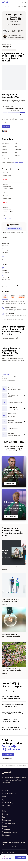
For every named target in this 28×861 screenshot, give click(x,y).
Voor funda (6, 805)
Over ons (5, 814)
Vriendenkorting (7, 802)
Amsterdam (15, 6)
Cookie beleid (6, 835)
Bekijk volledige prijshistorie (7, 218)
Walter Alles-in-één (9, 793)
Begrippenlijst (6, 820)
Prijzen (4, 799)
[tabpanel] (14, 309)
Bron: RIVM (4, 319)
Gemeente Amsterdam (6, 6)
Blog (3, 817)
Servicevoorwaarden (9, 832)
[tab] (5, 296)
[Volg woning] (25, 6)
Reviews (5, 796)
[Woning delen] (22, 6)
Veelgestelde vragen (9, 823)
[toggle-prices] (8, 24)
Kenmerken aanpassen (18, 162)
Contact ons (6, 826)
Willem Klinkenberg (20, 37)
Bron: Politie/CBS (10, 319)
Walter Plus (6, 790)
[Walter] (5, 2)
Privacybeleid (6, 829)
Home (3, 765)
